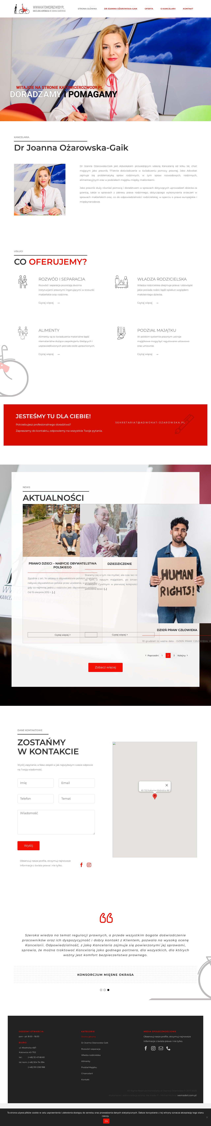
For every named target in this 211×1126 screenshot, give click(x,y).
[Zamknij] (167, 785)
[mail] (161, 1048)
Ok (106, 1121)
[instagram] (89, 865)
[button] (155, 796)
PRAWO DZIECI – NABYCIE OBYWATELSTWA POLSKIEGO (62, 565)
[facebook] (81, 865)
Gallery (62, 525)
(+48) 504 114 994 (36, 1062)
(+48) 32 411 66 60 (36, 1057)
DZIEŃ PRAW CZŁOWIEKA (177, 630)
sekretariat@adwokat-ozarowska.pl (150, 422)
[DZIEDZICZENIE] (119, 530)
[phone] (168, 1048)
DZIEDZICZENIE (119, 564)
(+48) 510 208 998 (36, 1067)
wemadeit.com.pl (187, 1095)
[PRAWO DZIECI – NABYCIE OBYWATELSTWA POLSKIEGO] (62, 530)
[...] (53, 592)
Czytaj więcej (62, 634)
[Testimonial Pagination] (101, 990)
